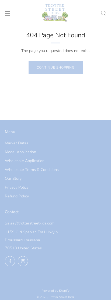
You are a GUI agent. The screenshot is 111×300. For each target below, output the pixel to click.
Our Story (13, 178)
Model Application (20, 152)
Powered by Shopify (55, 290)
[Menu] (7, 13)
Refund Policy (17, 196)
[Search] (103, 13)
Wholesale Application (24, 160)
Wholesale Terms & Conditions (32, 169)
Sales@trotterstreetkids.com (29, 223)
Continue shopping (56, 67)
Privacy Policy (17, 187)
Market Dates (17, 143)
